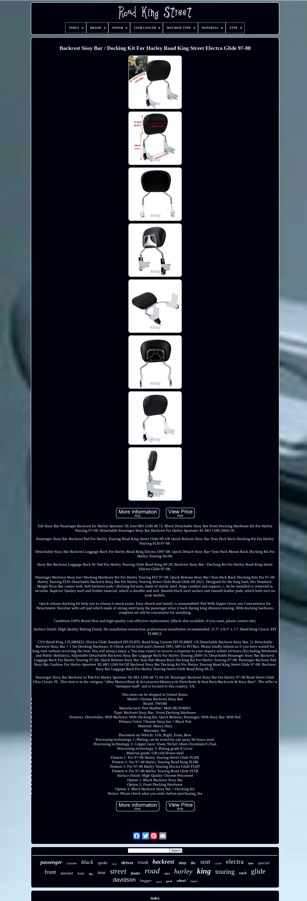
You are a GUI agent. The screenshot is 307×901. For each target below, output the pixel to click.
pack (169, 881)
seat (205, 861)
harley (183, 871)
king (204, 871)
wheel (181, 881)
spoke (102, 862)
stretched (66, 873)
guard (159, 882)
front (50, 872)
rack (243, 873)
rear (101, 872)
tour (251, 863)
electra (235, 861)
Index (155, 898)
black (87, 862)
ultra (167, 873)
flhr (193, 863)
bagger (146, 881)
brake (81, 873)
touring (225, 871)
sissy (182, 862)
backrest (163, 861)
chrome (72, 863)
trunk (143, 862)
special (263, 863)
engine (193, 881)
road (152, 870)
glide (258, 871)
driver (127, 862)
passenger (51, 862)
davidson (124, 880)
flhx (91, 874)
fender (135, 873)
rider (114, 864)
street (118, 871)
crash (218, 863)
